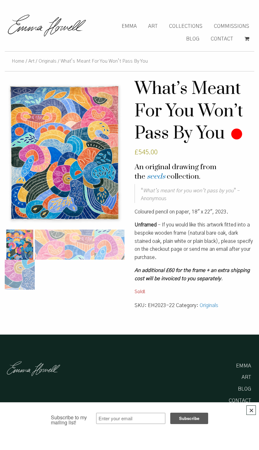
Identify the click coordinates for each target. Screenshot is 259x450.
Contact (222, 38)
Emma (129, 26)
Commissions (231, 26)
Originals (48, 61)
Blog (192, 38)
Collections (185, 26)
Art (153, 26)
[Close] (251, 410)
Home (18, 61)
